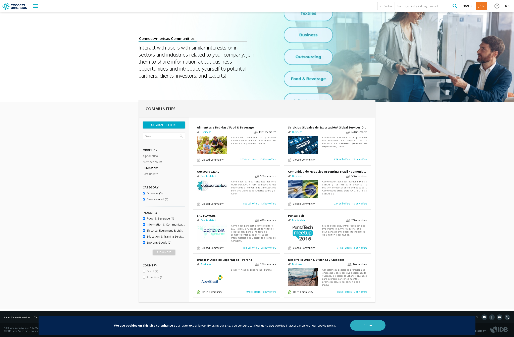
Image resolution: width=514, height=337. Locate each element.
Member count (152, 162)
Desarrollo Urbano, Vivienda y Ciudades (316, 260)
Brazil (163, 271)
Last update (150, 174)
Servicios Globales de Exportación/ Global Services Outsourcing (327, 127)
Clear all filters (163, 125)
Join (481, 6)
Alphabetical (150, 156)
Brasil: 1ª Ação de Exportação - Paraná (224, 260)
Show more (164, 252)
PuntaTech (296, 216)
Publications (150, 168)
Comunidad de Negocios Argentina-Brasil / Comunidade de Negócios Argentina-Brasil (327, 171)
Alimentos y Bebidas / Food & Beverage (225, 127)
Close (368, 325)
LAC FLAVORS (206, 216)
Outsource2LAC (208, 171)
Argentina (165, 277)
